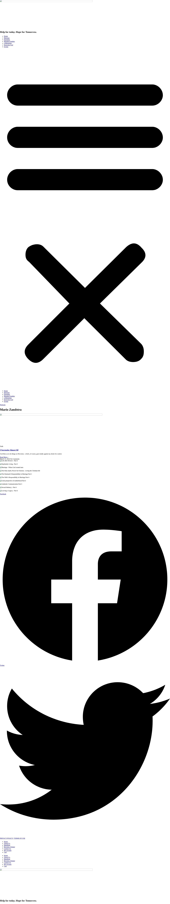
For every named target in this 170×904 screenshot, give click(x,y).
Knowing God (8, 45)
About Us (7, 843)
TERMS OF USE (19, 838)
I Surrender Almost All (9, 450)
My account (7, 850)
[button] (85, 218)
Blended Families (9, 41)
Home (6, 36)
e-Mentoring (8, 43)
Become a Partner (9, 847)
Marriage (7, 38)
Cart (5, 852)
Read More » (4, 457)
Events (6, 47)
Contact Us (7, 849)
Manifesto (7, 845)
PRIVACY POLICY (6, 838)
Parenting (7, 40)
